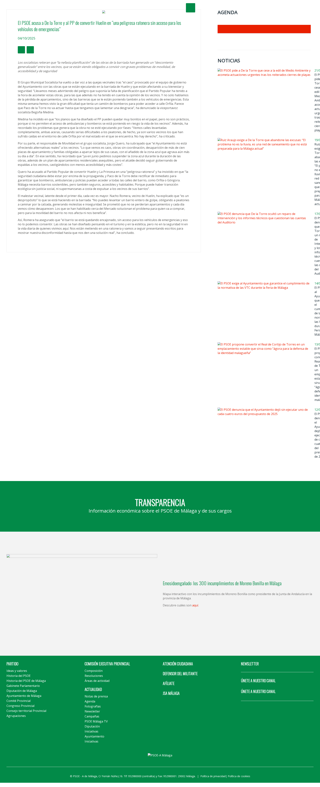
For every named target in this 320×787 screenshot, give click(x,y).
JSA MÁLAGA (171, 693)
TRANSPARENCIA (160, 502)
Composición (94, 671)
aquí (195, 605)
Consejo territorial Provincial (26, 711)
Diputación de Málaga (21, 691)
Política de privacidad (213, 776)
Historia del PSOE (18, 676)
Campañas (92, 716)
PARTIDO (12, 663)
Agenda (90, 701)
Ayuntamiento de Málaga (23, 696)
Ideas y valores (16, 671)
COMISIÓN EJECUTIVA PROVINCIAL (107, 663)
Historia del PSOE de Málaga (26, 681)
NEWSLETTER (250, 663)
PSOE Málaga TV (96, 721)
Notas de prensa (96, 696)
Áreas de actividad (97, 681)
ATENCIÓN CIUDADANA (178, 663)
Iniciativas (91, 731)
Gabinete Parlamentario (23, 686)
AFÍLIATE (168, 683)
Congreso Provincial (20, 706)
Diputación (92, 726)
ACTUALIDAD (93, 689)
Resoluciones (94, 676)
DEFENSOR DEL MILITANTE (180, 673)
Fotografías (93, 706)
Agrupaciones (16, 716)
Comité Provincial (18, 701)
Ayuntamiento (94, 736)
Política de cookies (239, 776)
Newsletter (92, 711)
